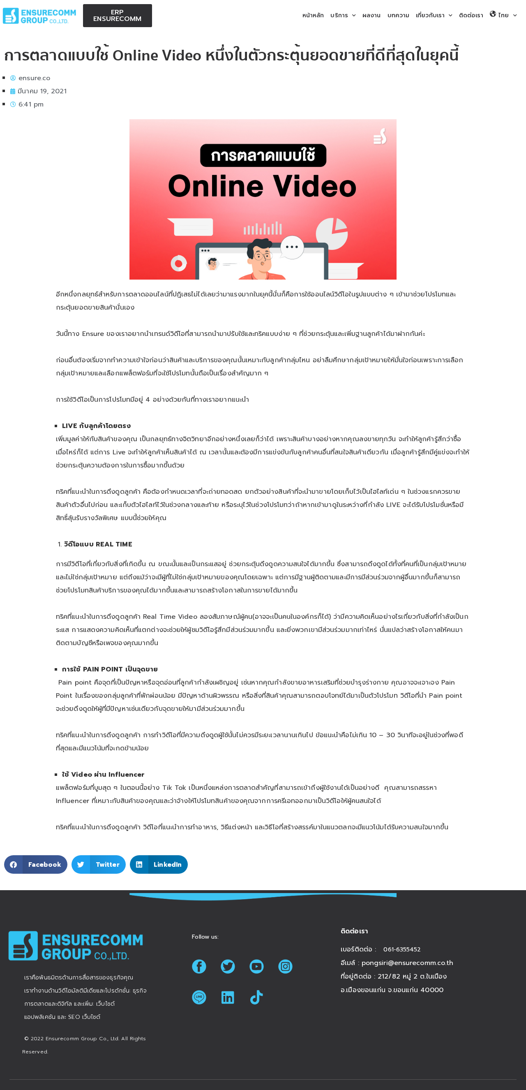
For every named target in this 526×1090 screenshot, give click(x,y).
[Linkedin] (227, 997)
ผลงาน (371, 15)
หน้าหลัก (313, 15)
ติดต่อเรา (471, 15)
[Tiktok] (256, 997)
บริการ (339, 15)
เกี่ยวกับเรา (430, 15)
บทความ (399, 15)
